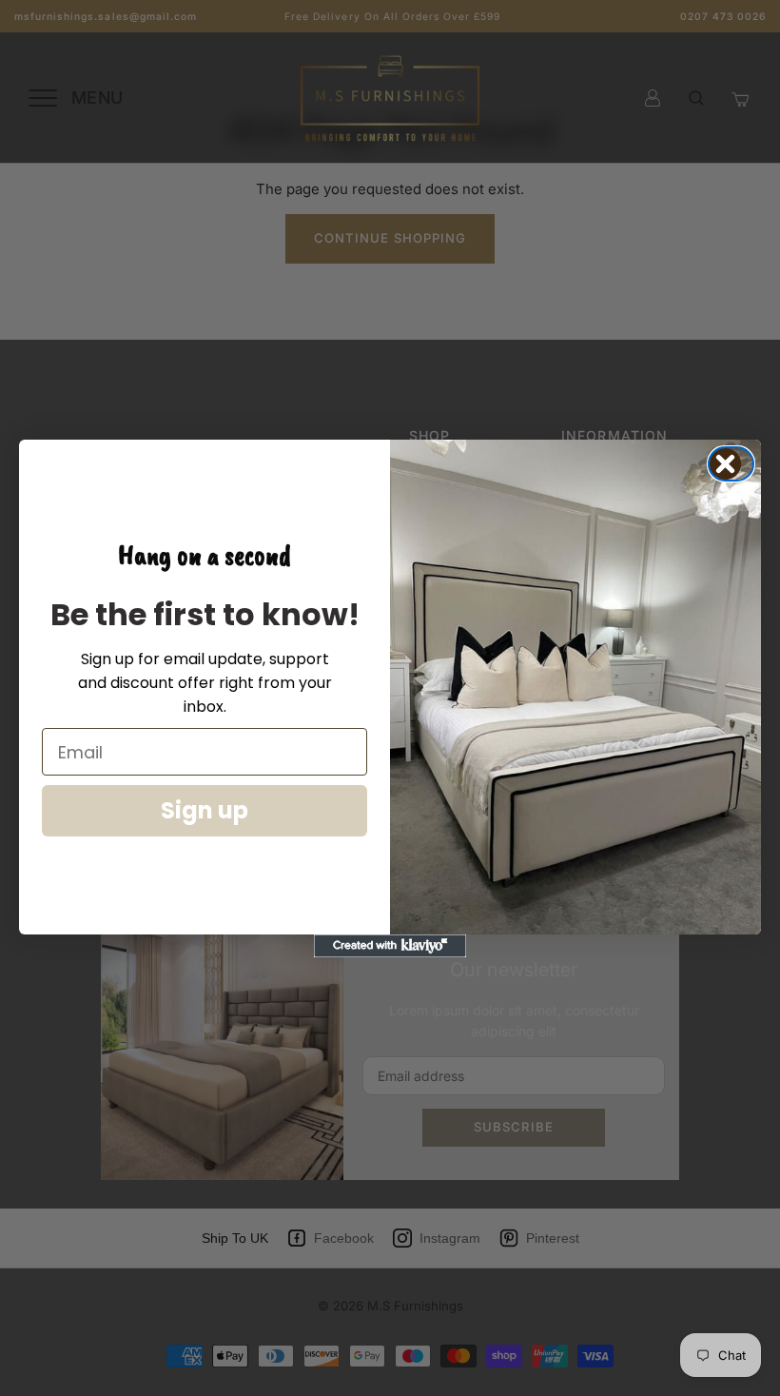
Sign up (204, 810)
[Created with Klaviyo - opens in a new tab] (390, 945)
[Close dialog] (736, 464)
